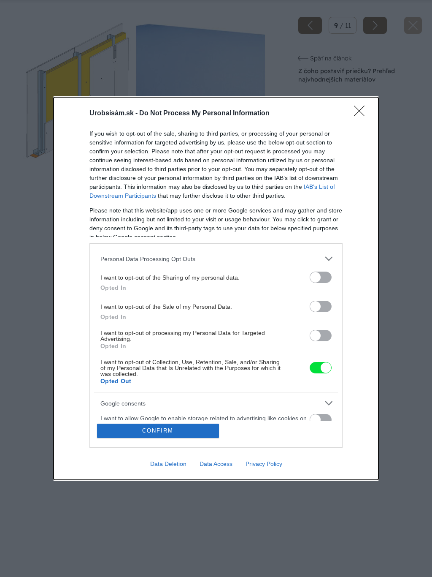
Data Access (216, 463)
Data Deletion (168, 463)
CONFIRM (157, 430)
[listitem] (216, 258)
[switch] (321, 277)
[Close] (362, 114)
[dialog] (216, 288)
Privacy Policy (264, 463)
